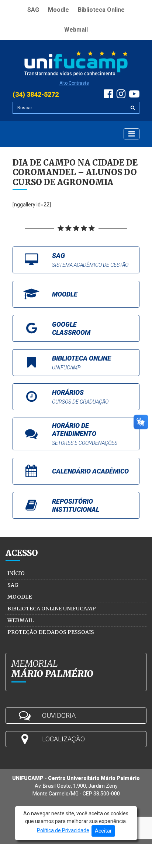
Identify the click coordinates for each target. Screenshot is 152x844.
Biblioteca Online (101, 9)
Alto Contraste (74, 83)
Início (16, 573)
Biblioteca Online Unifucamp (51, 608)
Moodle (58, 9)
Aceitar (103, 831)
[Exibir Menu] (131, 133)
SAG (33, 9)
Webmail (76, 29)
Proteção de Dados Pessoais (50, 632)
